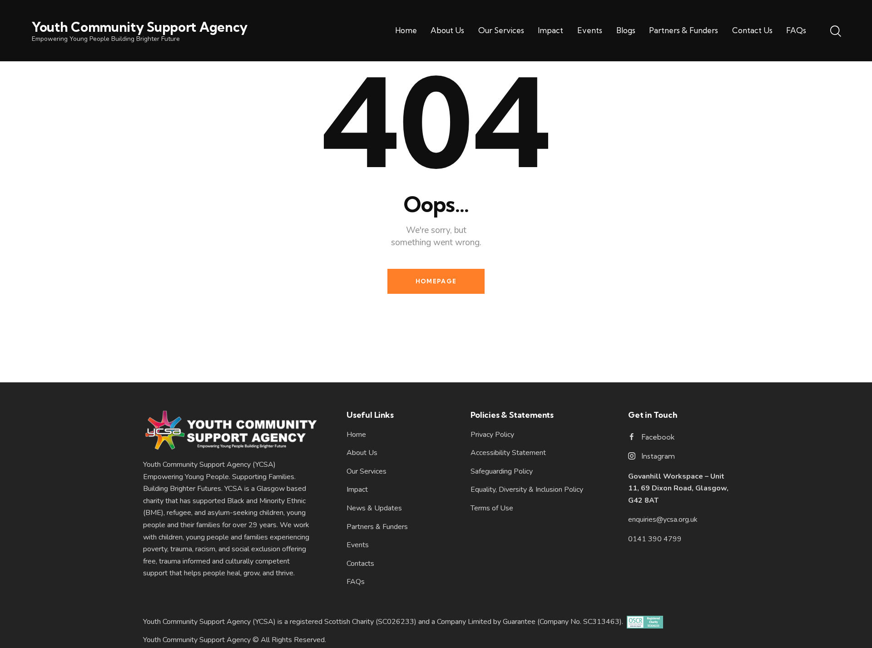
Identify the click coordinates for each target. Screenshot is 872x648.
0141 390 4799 (655, 539)
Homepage (436, 281)
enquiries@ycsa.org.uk (663, 519)
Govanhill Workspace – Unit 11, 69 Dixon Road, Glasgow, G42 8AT (678, 488)
